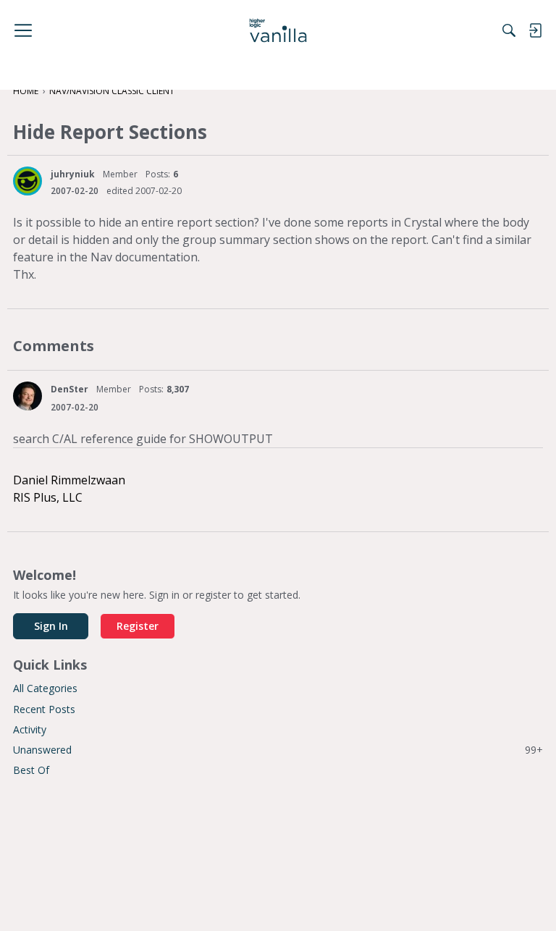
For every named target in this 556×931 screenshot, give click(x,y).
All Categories (45, 688)
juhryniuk (73, 174)
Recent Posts (44, 709)
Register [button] (138, 626)
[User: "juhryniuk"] (27, 181)
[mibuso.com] (278, 30)
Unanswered (278, 750)
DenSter (69, 389)
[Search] (509, 30)
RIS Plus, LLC (48, 497)
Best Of (31, 770)
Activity (29, 729)
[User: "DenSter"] (27, 396)
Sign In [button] (51, 626)
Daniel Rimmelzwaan (69, 480)
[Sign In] (535, 30)
